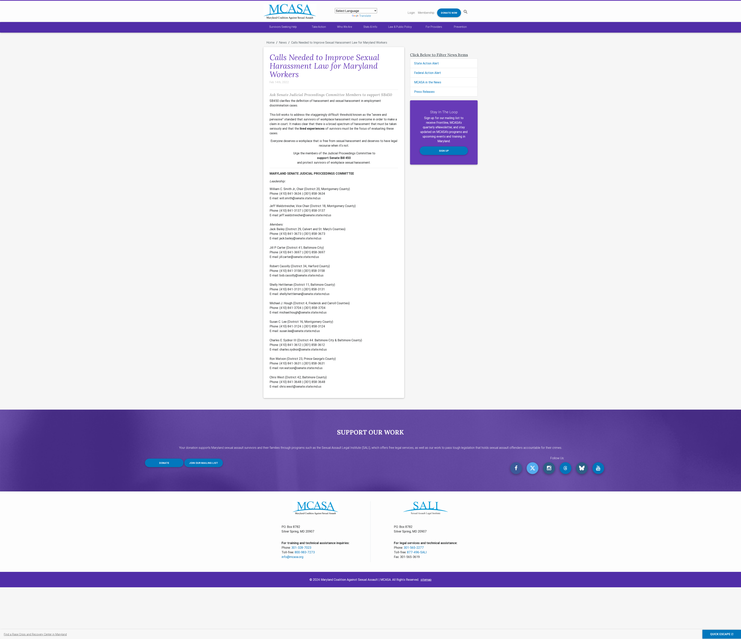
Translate (365, 16)
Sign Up (444, 150)
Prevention (460, 27)
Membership (426, 12)
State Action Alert (426, 63)
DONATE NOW (449, 12)
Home (270, 42)
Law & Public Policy (400, 27)
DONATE (164, 463)
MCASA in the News (427, 82)
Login (411, 12)
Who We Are (344, 27)
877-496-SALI (417, 552)
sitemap (425, 580)
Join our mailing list (203, 463)
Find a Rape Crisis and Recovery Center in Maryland (35, 634)
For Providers (434, 27)
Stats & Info (370, 27)
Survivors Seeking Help (283, 27)
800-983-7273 (305, 552)
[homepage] (289, 11)
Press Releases (424, 92)
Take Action (319, 27)
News (283, 42)
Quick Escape (720, 634)
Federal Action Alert (427, 73)
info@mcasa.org (292, 557)
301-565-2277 (414, 547)
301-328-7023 (301, 547)
